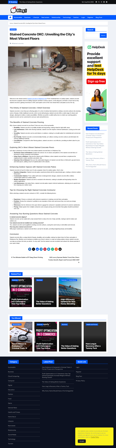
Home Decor (72, 280)
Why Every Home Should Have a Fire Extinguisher (96, 165)
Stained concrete (18, 43)
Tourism (10, 444)
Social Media (12, 435)
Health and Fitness (92, 324)
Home (11, 23)
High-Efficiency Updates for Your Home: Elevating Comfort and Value (69, 302)
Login (83, 17)
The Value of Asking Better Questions (44, 302)
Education (11, 390)
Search (90, 30)
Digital (10, 385)
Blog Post (99, 17)
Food (9, 399)
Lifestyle (36, 17)
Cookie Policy (95, 437)
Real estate (45, 17)
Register (90, 17)
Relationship (56, 17)
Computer (11, 381)
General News (17, 324)
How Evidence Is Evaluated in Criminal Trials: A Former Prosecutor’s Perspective (95, 135)
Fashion (76, 17)
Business (27, 17)
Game (10, 403)
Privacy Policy (80, 381)
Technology (67, 17)
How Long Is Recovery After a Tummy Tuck (93, 346)
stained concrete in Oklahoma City (37, 98)
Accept (82, 441)
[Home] (10, 17)
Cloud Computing (13, 376)
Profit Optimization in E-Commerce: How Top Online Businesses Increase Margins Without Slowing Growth (21, 305)
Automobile (18, 17)
